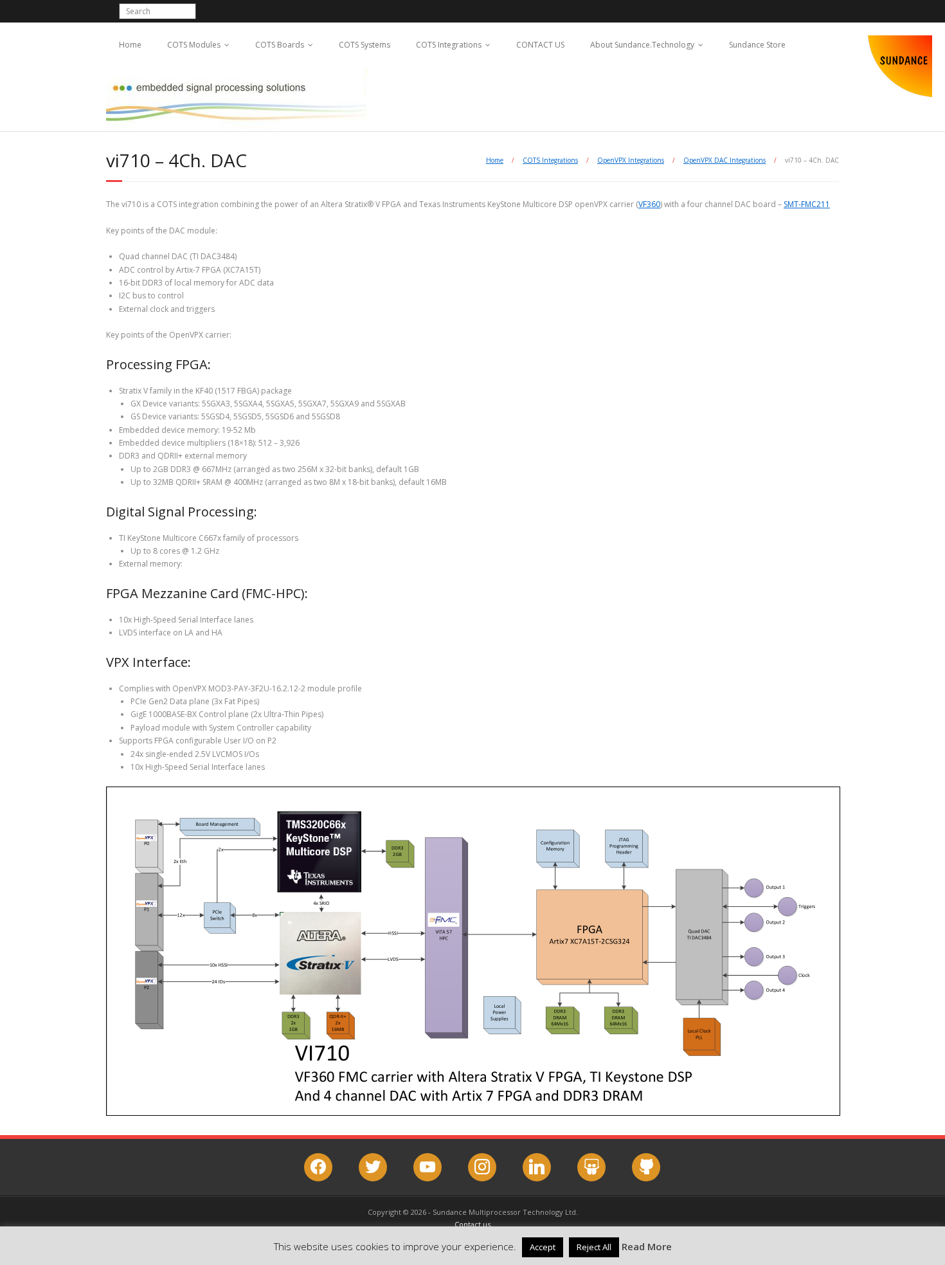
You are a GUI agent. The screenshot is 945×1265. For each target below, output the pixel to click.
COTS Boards (279, 44)
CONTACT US (540, 44)
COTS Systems (364, 44)
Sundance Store (757, 44)
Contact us (473, 1224)
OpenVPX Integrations (630, 160)
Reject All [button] (594, 1247)
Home (130, 44)
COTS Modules (194, 44)
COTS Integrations (449, 44)
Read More (647, 1246)
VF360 (649, 204)
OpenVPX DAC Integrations (724, 160)
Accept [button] (542, 1247)
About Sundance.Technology (642, 44)
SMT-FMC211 (807, 204)
